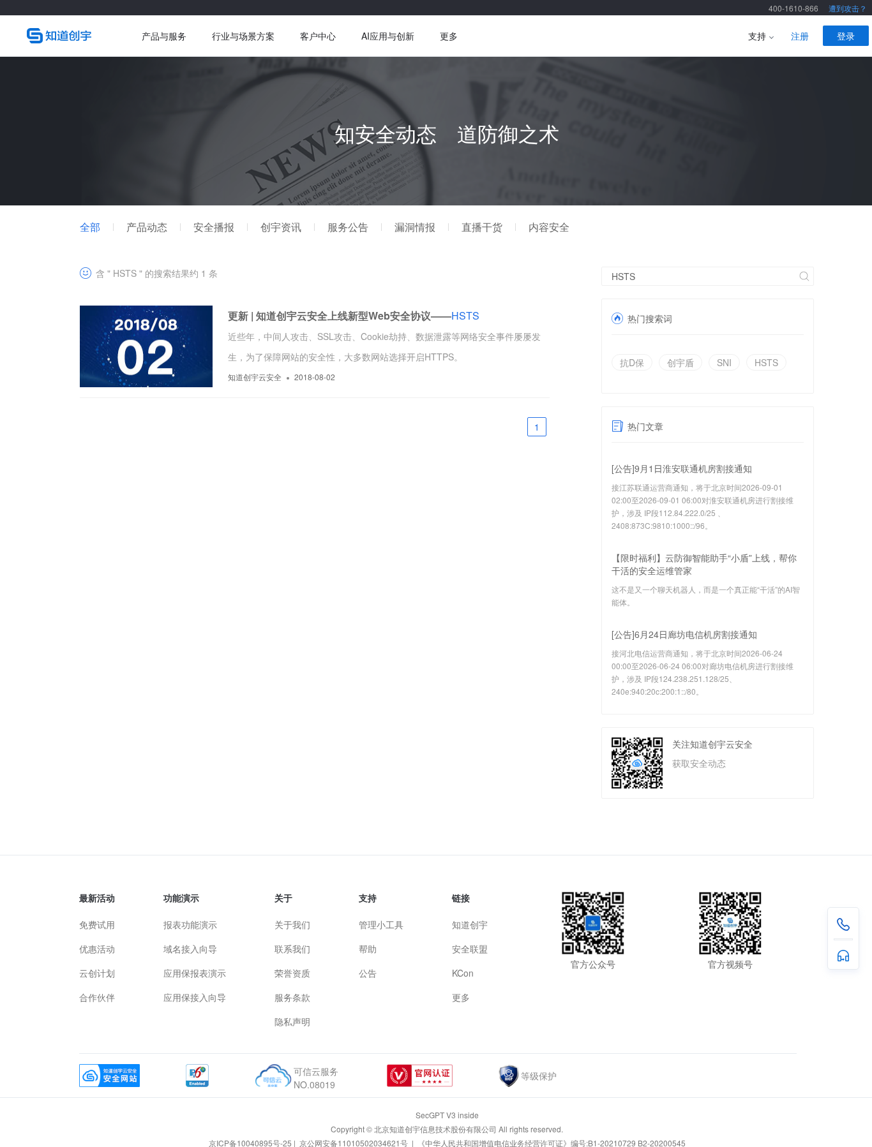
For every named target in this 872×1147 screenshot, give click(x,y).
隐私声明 (292, 1021)
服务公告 (347, 227)
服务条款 (292, 997)
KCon (463, 972)
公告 (368, 972)
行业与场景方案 (243, 35)
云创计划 (97, 972)
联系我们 (292, 948)
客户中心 (318, 35)
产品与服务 (164, 35)
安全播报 (213, 227)
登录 (846, 35)
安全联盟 (470, 948)
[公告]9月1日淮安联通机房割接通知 (682, 468)
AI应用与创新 (387, 35)
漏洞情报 (415, 227)
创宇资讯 (280, 227)
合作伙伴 (97, 997)
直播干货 (482, 227)
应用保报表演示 (194, 972)
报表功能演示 (190, 924)
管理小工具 (381, 924)
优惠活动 (97, 948)
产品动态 (146, 227)
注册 (800, 35)
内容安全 (549, 227)
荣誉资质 (292, 972)
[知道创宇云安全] (65, 35)
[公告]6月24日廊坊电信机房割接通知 (684, 634)
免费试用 (97, 924)
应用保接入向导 (194, 997)
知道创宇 (470, 924)
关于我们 (292, 924)
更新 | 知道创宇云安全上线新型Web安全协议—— (353, 315)
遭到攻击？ (848, 8)
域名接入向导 (190, 948)
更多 (449, 35)
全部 (90, 227)
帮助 (368, 948)
